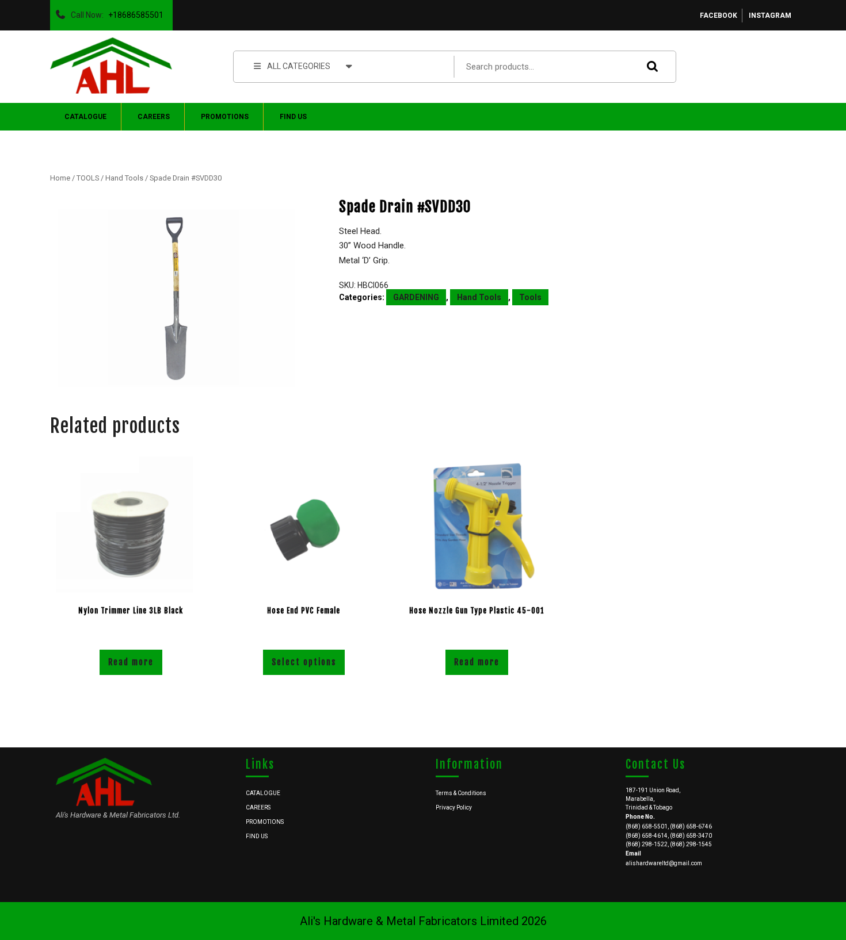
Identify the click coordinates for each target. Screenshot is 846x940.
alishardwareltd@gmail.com (664, 863)
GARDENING (416, 297)
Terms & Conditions (461, 793)
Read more (131, 662)
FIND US (293, 117)
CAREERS (154, 117)
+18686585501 (133, 12)
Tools (530, 297)
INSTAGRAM (770, 15)
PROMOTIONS (225, 117)
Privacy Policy (454, 807)
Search (649, 66)
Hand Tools (124, 178)
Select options (304, 662)
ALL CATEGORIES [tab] (298, 66)
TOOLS (88, 178)
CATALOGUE (85, 117)
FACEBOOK (718, 15)
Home (60, 178)
